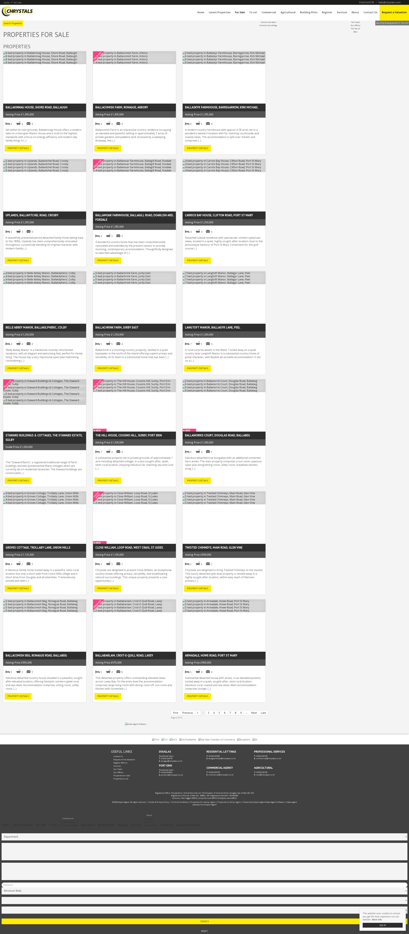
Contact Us (370, 12)
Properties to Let (120, 779)
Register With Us (120, 763)
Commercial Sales (268, 22)
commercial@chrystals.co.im (221, 775)
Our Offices (355, 25)
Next (254, 713)
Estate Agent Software (274, 802)
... (246, 713)
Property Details (18, 148)
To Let (253, 12)
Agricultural (288, 12)
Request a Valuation (394, 12)
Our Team (117, 769)
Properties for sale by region (203, 802)
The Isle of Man (150, 825)
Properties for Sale (121, 775)
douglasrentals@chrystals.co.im (222, 758)
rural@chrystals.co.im (265, 775)
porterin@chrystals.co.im (172, 775)
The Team (355, 22)
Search (204, 921)
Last (263, 713)
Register (327, 12)
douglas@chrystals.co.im (171, 761)
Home (200, 12)
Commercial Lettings (268, 25)
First (175, 713)
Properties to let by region (229, 802)
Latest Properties (220, 12)
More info (377, 919)
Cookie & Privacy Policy (158, 802)
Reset (204, 931)
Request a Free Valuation (124, 759)
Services (342, 12)
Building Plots (308, 12)
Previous (187, 713)
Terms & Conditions (179, 802)
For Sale (240, 12)
